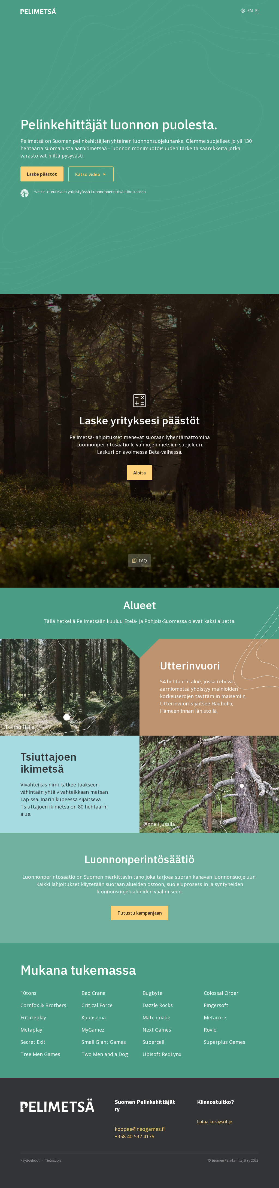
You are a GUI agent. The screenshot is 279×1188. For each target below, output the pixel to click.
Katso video (87, 174)
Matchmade (156, 1017)
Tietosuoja (53, 1160)
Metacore (215, 1017)
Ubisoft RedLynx (161, 1054)
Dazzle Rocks (157, 1005)
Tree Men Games (40, 1054)
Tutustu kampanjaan (139, 913)
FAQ (143, 561)
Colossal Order (221, 993)
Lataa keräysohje (214, 1122)
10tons (28, 993)
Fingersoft (216, 1005)
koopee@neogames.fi (140, 1129)
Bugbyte (152, 993)
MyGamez (92, 1029)
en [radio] (250, 10)
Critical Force (97, 1005)
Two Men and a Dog (104, 1054)
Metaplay (31, 1029)
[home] (38, 10)
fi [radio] (257, 10)
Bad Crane (93, 993)
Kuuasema (93, 1017)
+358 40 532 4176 (134, 1136)
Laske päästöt (42, 174)
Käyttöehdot (30, 1160)
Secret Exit (33, 1042)
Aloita (139, 473)
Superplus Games (224, 1042)
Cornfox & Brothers (43, 1005)
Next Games (156, 1029)
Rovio (210, 1029)
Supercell (153, 1042)
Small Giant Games (103, 1042)
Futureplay (33, 1017)
